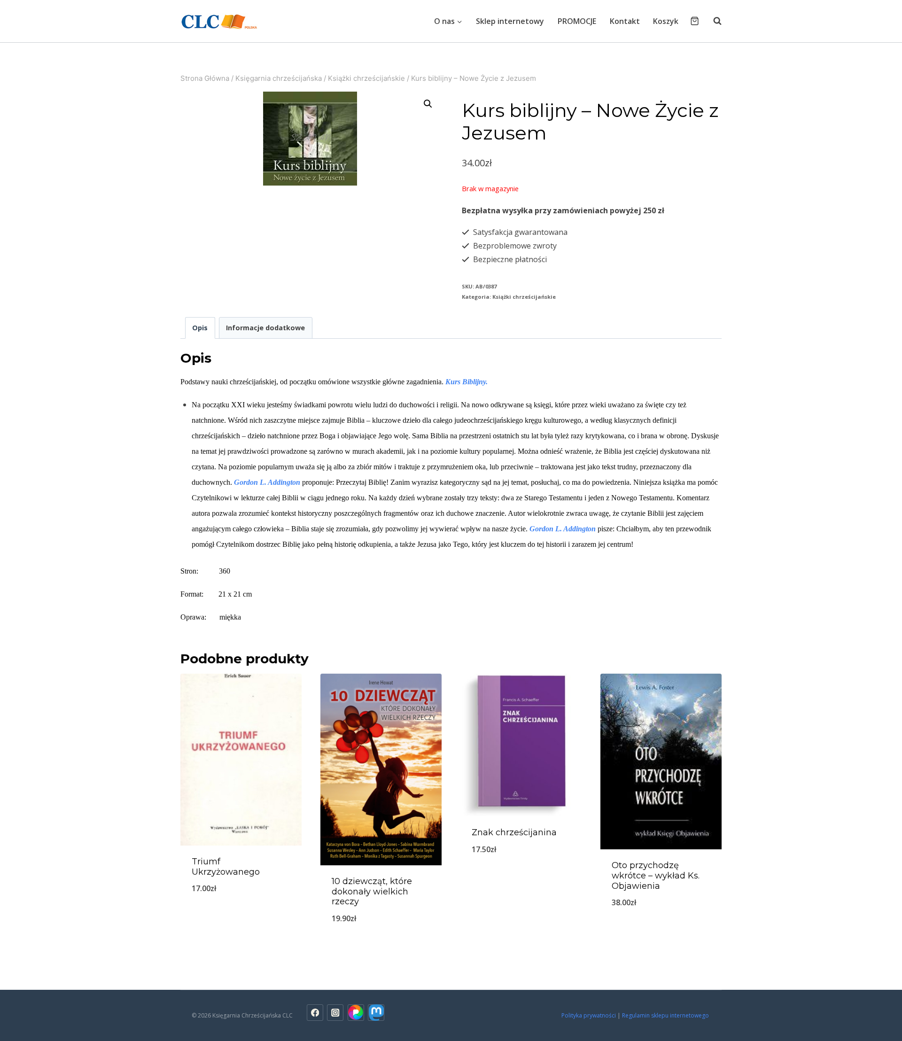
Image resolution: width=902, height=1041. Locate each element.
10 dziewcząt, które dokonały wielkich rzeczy (372, 891)
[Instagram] (335, 1012)
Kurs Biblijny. (466, 382)
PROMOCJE (577, 21)
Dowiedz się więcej (661, 933)
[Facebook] (315, 1012)
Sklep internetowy (510, 21)
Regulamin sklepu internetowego (666, 1015)
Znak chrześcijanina (514, 832)
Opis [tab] (200, 327)
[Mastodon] (376, 1012)
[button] (428, 103)
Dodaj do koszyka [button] (241, 919)
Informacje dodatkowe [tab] (265, 327)
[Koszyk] (694, 20)
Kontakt (625, 21)
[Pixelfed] (356, 1012)
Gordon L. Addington (267, 482)
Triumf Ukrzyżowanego (226, 866)
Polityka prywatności (588, 1015)
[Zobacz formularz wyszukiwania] (713, 21)
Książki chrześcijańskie (524, 296)
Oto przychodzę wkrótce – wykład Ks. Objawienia (656, 875)
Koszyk (665, 21)
